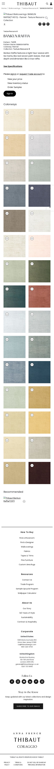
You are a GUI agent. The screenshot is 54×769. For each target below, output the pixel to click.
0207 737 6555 (27, 666)
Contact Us (27, 580)
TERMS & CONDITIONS (18, 763)
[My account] (51, 3)
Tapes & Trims (27, 555)
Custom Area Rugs (27, 564)
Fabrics (27, 551)
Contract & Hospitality (27, 622)
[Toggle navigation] (5, 3)
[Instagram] (18, 681)
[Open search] (47, 3)
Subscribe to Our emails (28, 706)
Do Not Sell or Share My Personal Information (36, 763)
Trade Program (27, 584)
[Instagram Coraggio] (42, 681)
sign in (13, 74)
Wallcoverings (27, 547)
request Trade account (30, 74)
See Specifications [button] (13, 66)
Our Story (27, 608)
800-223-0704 (27, 647)
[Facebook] (12, 681)
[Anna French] (27, 733)
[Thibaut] (27, 739)
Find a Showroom (27, 538)
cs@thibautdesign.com (27, 644)
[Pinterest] (47, 24)
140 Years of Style (27, 613)
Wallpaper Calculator (27, 593)
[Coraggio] (27, 746)
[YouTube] (24, 681)
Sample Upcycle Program (27, 588)
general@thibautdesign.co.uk (27, 664)
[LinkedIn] (30, 681)
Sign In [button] (10, 93)
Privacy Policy (7, 763)
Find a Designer (27, 542)
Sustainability (27, 617)
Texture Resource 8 (11, 31)
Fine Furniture (27, 560)
